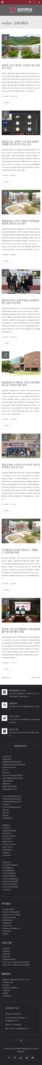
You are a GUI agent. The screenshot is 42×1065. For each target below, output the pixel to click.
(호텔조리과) (7, 783)
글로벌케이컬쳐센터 (9, 959)
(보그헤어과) (7, 889)
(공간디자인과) (7, 847)
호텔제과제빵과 (8, 781)
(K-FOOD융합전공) (9, 870)
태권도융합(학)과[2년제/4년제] (12, 778)
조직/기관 (13, 729)
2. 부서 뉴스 (13, 504)
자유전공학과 (7, 756)
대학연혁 (13, 703)
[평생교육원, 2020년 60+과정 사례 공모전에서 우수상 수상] (21, 446)
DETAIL (6, 102)
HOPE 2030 (14, 716)
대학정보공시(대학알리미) (11, 928)
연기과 (5, 770)
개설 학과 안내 (20, 746)
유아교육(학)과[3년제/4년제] (12, 796)
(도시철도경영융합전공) (10, 878)
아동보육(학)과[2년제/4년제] (12, 799)
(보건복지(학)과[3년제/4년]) (11, 807)
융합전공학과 (7, 759)
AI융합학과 (6, 852)
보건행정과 (13, 583)
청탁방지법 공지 (8, 920)
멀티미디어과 (14, 337)
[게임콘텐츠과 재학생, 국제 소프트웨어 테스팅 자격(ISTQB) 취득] (21, 363)
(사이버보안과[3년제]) (10, 884)
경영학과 (5, 815)
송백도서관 (6, 956)
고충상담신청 (7, 923)
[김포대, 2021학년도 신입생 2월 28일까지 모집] (21, 46)
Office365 (6, 985)
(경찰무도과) (7, 862)
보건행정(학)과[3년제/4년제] (12, 801)
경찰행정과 (6, 825)
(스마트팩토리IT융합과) (10, 865)
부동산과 (5, 810)
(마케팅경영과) (7, 818)
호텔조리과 (13, 175)
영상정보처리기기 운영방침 (11, 915)
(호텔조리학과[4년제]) (10, 786)
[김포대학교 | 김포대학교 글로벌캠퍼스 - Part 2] (21, 10)
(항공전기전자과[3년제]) (10, 881)
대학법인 (5, 934)
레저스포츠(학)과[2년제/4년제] (12, 775)
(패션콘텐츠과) (7, 850)
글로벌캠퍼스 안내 (17, 690)
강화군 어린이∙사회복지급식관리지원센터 (16, 965)
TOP (21, 1040)
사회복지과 (6, 804)
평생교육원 (6, 954)
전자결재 (5, 993)
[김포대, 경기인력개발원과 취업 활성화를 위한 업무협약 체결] (21, 610)
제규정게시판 (7, 925)
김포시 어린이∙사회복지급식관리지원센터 (16, 962)
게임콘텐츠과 (14, 419)
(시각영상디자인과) (9, 844)
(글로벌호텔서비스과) (10, 789)
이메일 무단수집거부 (9, 917)
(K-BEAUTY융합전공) (9, 876)
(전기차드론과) (7, 839)
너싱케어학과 (7, 855)
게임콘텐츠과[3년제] (9, 830)
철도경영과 (6, 812)
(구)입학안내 (7, 996)
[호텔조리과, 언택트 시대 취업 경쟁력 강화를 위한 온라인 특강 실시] (21, 123)
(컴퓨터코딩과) (7, 841)
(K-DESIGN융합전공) (9, 873)
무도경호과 (6, 828)
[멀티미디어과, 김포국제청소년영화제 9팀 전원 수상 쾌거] (21, 281)
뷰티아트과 (6, 773)
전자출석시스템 (8, 982)
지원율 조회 (6, 990)
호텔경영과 (13, 254)
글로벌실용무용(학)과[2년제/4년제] (14, 764)
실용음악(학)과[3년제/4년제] (12, 762)
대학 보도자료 (14, 96)
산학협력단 (6, 951)
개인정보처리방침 (8, 909)
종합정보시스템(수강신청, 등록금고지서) (16, 979)
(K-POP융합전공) (8, 868)
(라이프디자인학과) (9, 836)
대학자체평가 (7, 931)
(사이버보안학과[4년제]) (10, 887)
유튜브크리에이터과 (9, 767)
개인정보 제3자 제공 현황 (11, 912)
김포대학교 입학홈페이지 (11, 988)
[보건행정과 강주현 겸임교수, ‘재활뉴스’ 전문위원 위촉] (21, 531)
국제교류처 (6, 948)
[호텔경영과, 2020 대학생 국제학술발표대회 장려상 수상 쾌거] (21, 202)
